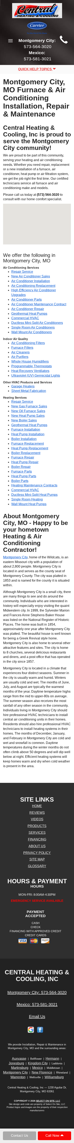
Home (37, 806)
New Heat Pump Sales (28, 415)
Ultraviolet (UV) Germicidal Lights (35, 375)
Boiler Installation (24, 439)
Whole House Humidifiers (30, 361)
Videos (37, 819)
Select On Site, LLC (48, 1101)
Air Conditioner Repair (27, 309)
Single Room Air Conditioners (33, 327)
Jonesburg (16, 1063)
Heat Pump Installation (27, 434)
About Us (37, 846)
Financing (37, 839)
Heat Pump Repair (24, 462)
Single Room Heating (27, 499)
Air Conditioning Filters (28, 343)
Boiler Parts (19, 481)
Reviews (37, 812)
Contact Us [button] (19, 1135)
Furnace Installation (25, 429)
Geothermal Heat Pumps (29, 313)
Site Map (37, 859)
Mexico (37, 1067)
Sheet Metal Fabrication (28, 391)
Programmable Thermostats (31, 366)
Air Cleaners (20, 352)
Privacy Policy (37, 853)
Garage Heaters (23, 386)
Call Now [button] (52, 1135)
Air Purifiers (19, 357)
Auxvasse (19, 1058)
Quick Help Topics (35, 69)
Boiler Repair (21, 467)
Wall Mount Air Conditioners (31, 332)
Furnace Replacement (27, 443)
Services (37, 832)
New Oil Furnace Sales (28, 411)
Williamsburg (54, 1077)
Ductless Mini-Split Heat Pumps (34, 494)
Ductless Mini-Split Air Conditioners (37, 323)
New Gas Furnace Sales (29, 406)
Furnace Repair (22, 457)
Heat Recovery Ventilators (30, 371)
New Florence (42, 1072)
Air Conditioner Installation (30, 281)
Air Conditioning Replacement (33, 285)
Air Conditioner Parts (26, 299)
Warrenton (17, 1077)
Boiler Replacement (25, 453)
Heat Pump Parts (23, 476)
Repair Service (22, 271)
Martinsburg (19, 1067)
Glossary (37, 866)
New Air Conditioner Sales (30, 276)
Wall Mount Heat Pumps (28, 504)
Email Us (37, 1016)
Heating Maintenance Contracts (34, 485)
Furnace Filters (22, 347)
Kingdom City (38, 1063)
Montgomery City (15, 557)
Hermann (52, 1058)
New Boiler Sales (24, 420)
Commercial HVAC (25, 318)
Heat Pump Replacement (29, 448)
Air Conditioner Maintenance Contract (38, 304)
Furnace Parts (21, 471)
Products (37, 826)
